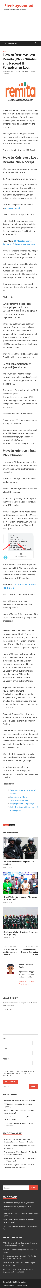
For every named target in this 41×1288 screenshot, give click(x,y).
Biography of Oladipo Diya (22, 803)
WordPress (15, 1285)
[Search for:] (20, 1086)
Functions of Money (19, 797)
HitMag (24, 1285)
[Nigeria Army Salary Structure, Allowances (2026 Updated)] (20, 919)
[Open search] (35, 43)
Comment (7, 1010)
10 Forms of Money (19, 800)
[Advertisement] (20, 27)
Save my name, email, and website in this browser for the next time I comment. (18, 1074)
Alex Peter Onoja (22, 71)
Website (6, 1059)
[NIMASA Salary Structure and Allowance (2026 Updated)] (20, 883)
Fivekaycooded (18, 5)
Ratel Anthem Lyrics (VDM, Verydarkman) (19, 1100)
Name (5, 1039)
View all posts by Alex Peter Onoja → (26, 982)
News (4, 51)
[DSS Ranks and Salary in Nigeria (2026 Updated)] (20, 848)
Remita (12, 825)
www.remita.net (12, 208)
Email (5, 1049)
